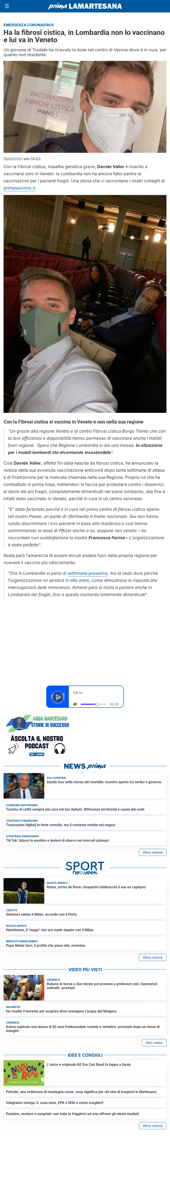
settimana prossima (87, 573)
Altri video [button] (154, 1042)
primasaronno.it (19, 188)
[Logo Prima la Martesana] (85, 6)
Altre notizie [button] (153, 852)
